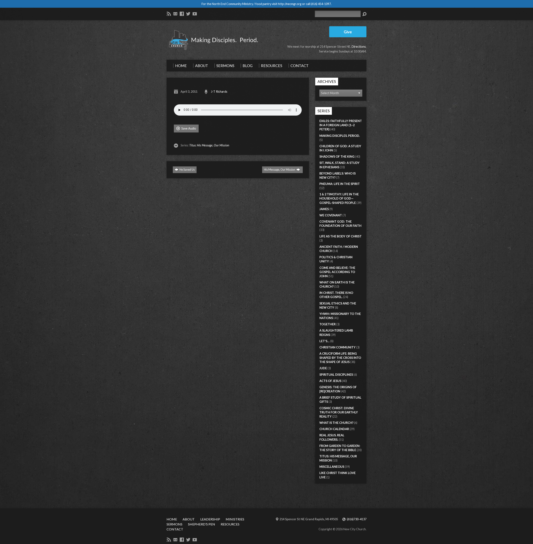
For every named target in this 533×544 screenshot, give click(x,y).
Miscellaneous (331, 466)
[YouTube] (195, 14)
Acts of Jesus (330, 381)
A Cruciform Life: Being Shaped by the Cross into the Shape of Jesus (340, 358)
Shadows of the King (337, 156)
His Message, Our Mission (280, 169)
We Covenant (330, 215)
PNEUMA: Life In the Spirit (339, 184)
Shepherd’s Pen (201, 524)
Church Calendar (334, 429)
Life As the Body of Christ (340, 236)
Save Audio (188, 128)
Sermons (174, 524)
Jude (323, 368)
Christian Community (337, 347)
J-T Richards (219, 91)
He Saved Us (187, 169)
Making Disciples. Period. (339, 135)
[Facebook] (182, 14)
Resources (230, 524)
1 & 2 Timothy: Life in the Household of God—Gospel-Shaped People (339, 198)
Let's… (324, 341)
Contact (175, 529)
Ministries (235, 519)
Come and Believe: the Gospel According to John (337, 272)
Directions (359, 46)
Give (348, 31)
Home (172, 519)
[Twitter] (188, 14)
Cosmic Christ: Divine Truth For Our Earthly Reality (338, 412)
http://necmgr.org (289, 4)
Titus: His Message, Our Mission (209, 145)
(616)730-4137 (356, 519)
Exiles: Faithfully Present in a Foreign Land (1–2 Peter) (340, 125)
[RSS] (169, 14)
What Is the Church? (336, 422)
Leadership (210, 519)
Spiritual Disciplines (336, 374)
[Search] (364, 14)
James (324, 209)
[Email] (175, 14)
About (189, 519)
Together (327, 324)
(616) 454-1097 (321, 4)
